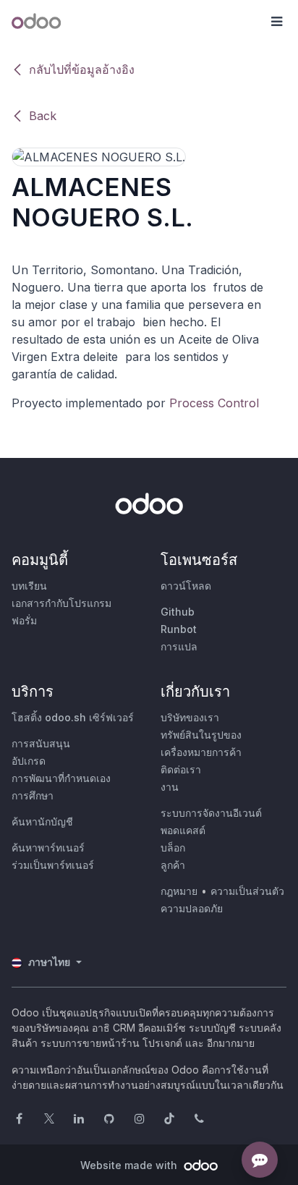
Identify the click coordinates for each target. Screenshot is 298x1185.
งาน (170, 787)
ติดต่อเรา (181, 769)
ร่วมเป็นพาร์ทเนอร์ (53, 865)
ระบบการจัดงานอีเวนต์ (211, 813)
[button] (276, 21)
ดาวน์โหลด (186, 585)
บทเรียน (29, 585)
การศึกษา (33, 795)
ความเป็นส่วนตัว (247, 891)
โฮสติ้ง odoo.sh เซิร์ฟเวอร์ (73, 717)
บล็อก (173, 847)
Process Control (214, 403)
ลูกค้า (173, 865)
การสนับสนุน (41, 743)
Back (42, 116)
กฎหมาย (179, 891)
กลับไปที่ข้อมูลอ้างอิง (82, 69)
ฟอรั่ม (24, 620)
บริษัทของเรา (190, 717)
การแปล (179, 646)
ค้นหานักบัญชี (42, 821)
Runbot (179, 629)
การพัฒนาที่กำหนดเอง (61, 778)
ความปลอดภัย (192, 908)
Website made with (130, 1165)
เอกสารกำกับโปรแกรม (61, 603)
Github (178, 612)
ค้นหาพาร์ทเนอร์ (48, 847)
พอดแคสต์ (183, 830)
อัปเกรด (29, 761)
